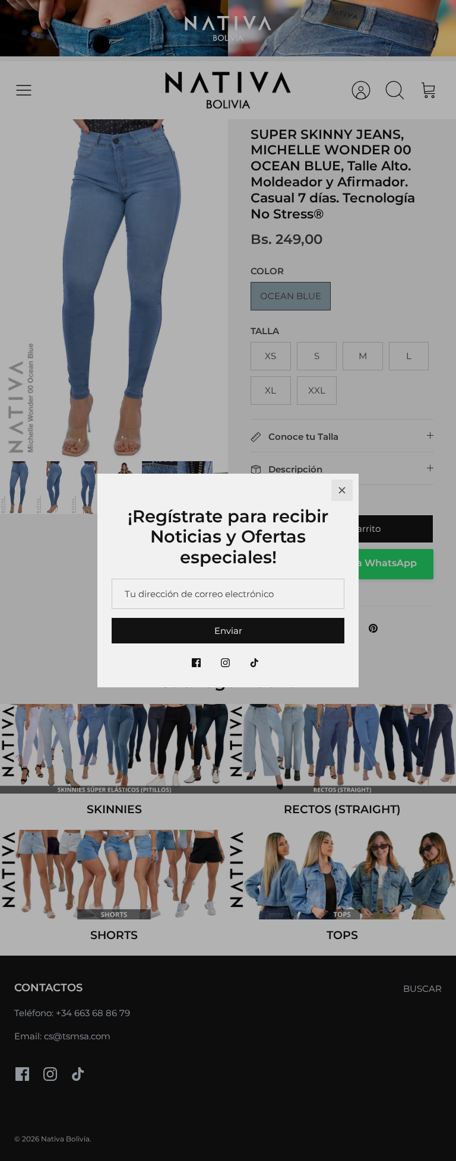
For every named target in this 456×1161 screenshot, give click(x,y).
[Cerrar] (342, 490)
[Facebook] (196, 662)
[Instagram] (225, 662)
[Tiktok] (254, 662)
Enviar (228, 630)
